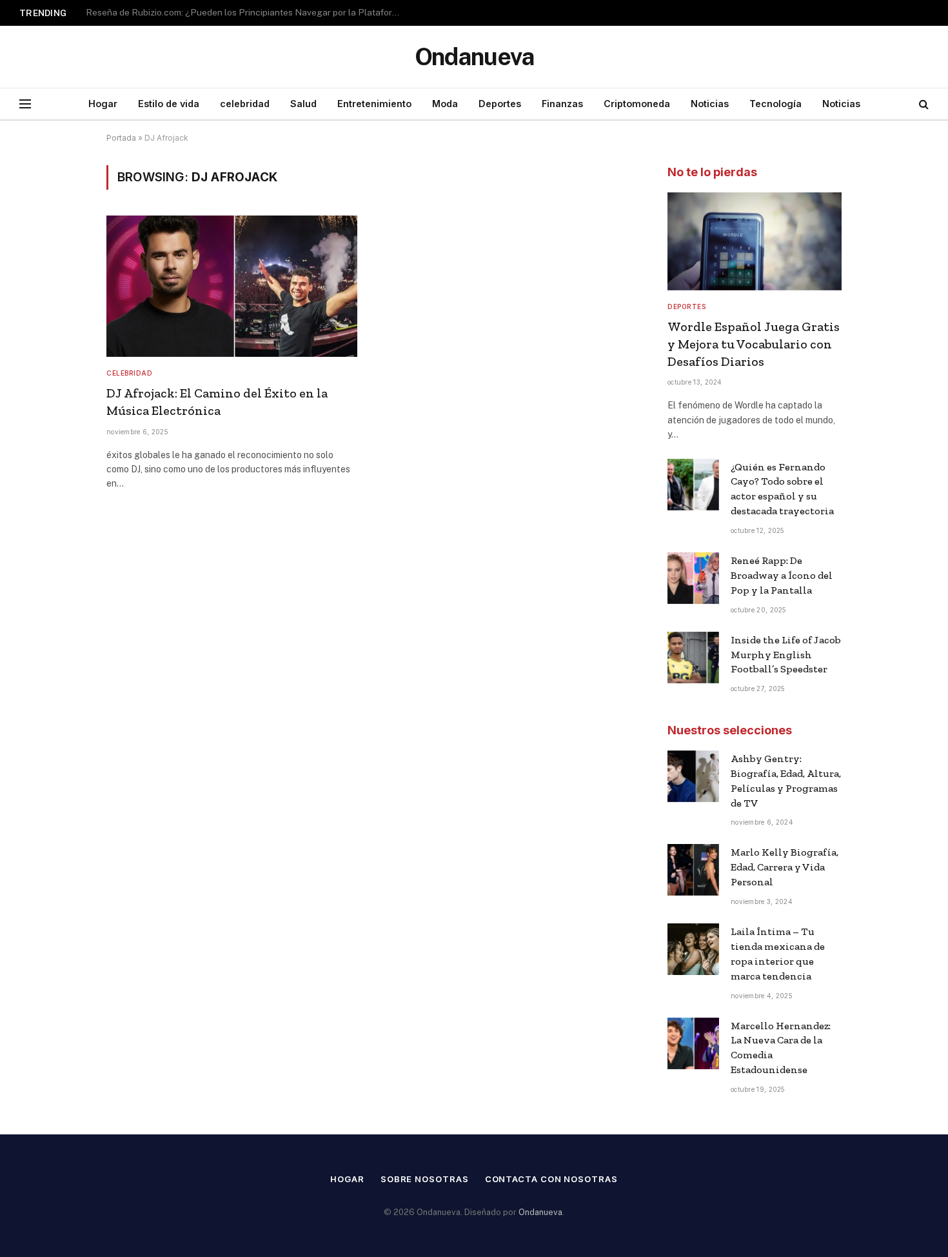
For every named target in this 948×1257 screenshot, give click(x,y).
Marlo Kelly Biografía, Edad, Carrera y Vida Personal (784, 867)
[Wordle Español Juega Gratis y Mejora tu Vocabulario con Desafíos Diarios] (754, 241)
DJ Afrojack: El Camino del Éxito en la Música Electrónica (217, 401)
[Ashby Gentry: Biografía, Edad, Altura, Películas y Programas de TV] (693, 776)
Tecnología (775, 103)
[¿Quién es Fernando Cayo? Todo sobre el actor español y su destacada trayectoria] (693, 484)
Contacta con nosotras (551, 1179)
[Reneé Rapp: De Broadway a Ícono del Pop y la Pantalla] (693, 578)
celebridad (245, 103)
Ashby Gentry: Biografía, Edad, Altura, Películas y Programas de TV (786, 780)
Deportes (500, 103)
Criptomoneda (637, 103)
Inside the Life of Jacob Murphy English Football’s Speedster (786, 655)
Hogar (102, 103)
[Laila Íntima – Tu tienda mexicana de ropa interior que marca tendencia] (693, 949)
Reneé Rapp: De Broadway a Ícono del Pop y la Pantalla (782, 575)
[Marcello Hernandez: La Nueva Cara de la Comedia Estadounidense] (693, 1043)
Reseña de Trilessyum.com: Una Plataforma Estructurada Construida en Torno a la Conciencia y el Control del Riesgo (247, 12)
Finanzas (562, 103)
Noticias (710, 103)
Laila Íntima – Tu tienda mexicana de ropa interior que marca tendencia (778, 953)
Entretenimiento (374, 103)
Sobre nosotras (424, 1179)
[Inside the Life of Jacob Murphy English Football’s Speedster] (693, 657)
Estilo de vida (168, 103)
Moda (445, 103)
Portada (121, 138)
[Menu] (25, 104)
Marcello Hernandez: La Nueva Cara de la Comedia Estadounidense (781, 1048)
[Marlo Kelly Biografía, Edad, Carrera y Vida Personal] (693, 870)
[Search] (922, 104)
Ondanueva (540, 1212)
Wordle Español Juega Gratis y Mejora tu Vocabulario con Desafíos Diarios (753, 344)
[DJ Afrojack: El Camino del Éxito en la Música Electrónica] (231, 286)
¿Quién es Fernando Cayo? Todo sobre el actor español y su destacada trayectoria (782, 489)
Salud (303, 103)
